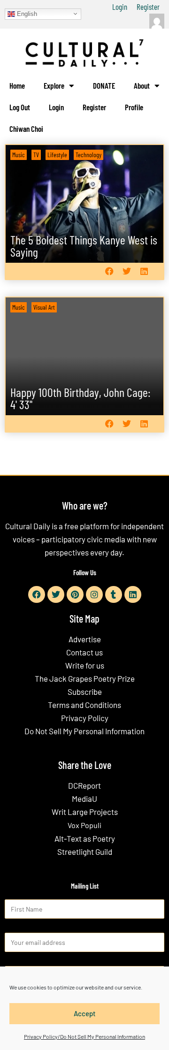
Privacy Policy (84, 718)
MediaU (84, 798)
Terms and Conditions (84, 704)
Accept (85, 1013)
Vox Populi (84, 825)
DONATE (104, 85)
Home (17, 85)
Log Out (19, 107)
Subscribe (85, 691)
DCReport (84, 785)
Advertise (85, 639)
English (26, 13)
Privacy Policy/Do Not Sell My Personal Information (84, 1036)
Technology (88, 155)
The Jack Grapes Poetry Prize (85, 678)
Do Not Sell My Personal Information (84, 731)
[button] (109, 271)
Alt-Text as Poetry (84, 838)
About (142, 85)
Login (119, 6)
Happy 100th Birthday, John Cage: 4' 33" (80, 398)
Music (18, 155)
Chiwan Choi (26, 128)
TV (36, 155)
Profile (134, 107)
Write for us (84, 665)
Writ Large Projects (85, 811)
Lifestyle (57, 155)
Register (148, 6)
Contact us (84, 652)
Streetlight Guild (84, 851)
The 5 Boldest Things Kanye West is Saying (83, 245)
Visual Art (44, 307)
